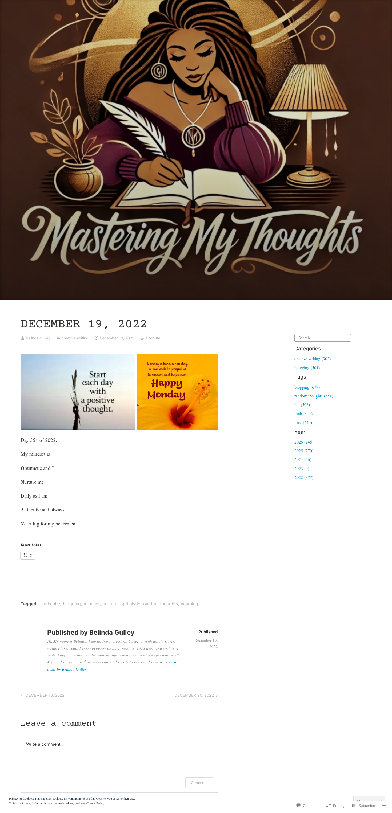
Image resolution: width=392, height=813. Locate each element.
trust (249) (303, 422)
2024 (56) (302, 459)
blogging (72, 603)
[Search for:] (322, 337)
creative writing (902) (312, 358)
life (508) (302, 404)
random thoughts (160, 603)
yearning (189, 603)
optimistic (130, 603)
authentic (50, 603)
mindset (92, 603)
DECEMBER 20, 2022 (194, 696)
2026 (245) (303, 442)
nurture (110, 603)
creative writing (75, 338)
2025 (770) (303, 450)
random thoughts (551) (313, 396)
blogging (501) (307, 367)
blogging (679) (307, 387)
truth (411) (303, 413)
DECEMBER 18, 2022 (41, 696)
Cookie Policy (95, 803)
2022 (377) (303, 477)
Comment (199, 782)
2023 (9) (301, 468)
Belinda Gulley (38, 338)
